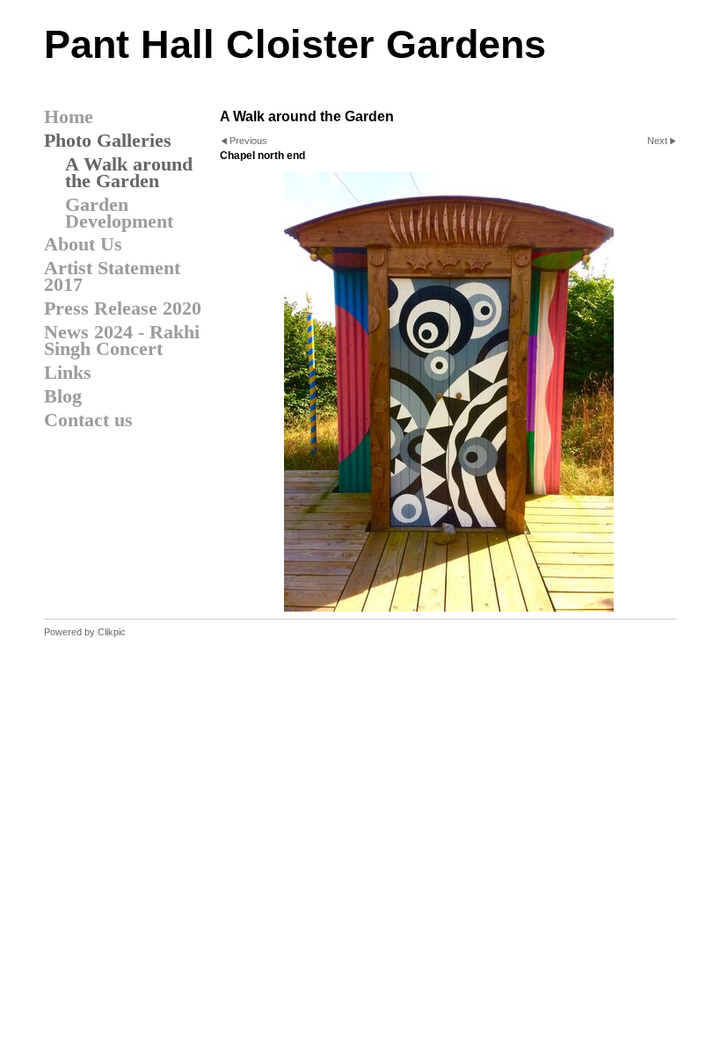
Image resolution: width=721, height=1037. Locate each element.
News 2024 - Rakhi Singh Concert (122, 340)
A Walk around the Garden (129, 172)
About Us (83, 244)
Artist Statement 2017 (112, 276)
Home (68, 116)
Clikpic (112, 632)
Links (67, 372)
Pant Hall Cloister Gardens (295, 44)
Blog (63, 396)
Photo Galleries (107, 140)
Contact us (88, 420)
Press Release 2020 (122, 308)
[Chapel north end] (448, 392)
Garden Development (119, 212)
